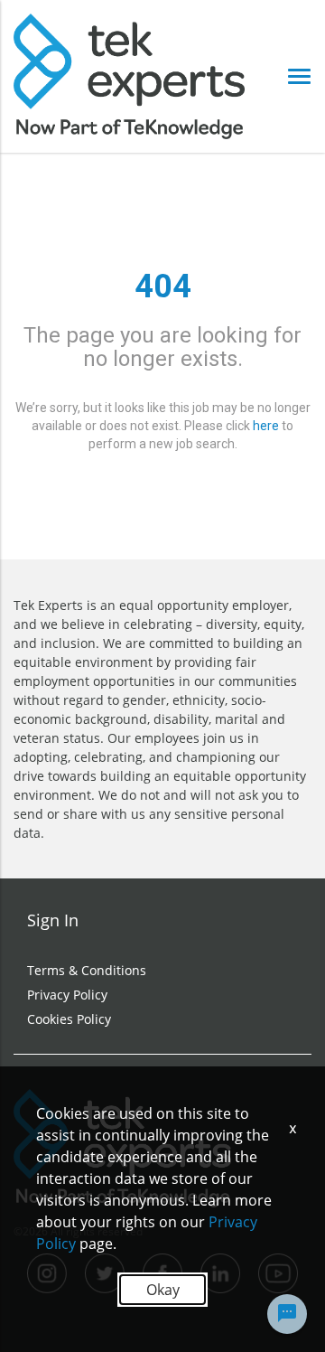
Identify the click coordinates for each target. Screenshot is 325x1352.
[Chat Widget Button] (287, 1314)
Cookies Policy (69, 1019)
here (266, 425)
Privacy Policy (67, 994)
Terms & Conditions (86, 970)
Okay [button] (163, 1290)
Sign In (53, 920)
